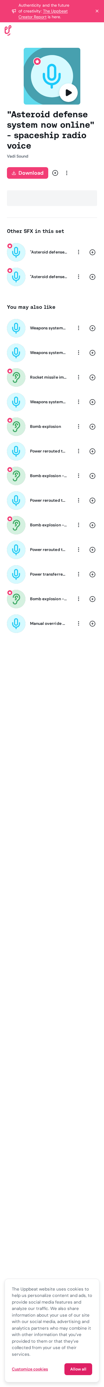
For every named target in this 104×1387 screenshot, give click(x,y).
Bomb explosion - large (48, 525)
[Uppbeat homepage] (8, 30)
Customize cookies (30, 1369)
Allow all (78, 1369)
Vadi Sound (17, 156)
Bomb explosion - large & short (48, 598)
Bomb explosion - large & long (48, 475)
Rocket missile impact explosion (48, 377)
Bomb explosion (45, 426)
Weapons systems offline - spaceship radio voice (48, 328)
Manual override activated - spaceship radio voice (48, 623)
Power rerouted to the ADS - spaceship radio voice (48, 451)
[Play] (68, 92)
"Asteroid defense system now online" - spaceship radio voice (48, 252)
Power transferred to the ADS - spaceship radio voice (48, 574)
